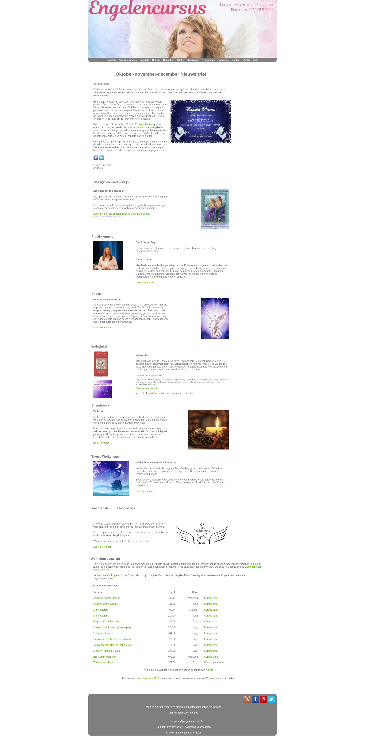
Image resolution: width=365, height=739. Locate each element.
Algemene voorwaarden (197, 726)
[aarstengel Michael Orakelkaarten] (101, 376)
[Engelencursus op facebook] (95, 159)
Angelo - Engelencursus (179, 732)
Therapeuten (209, 60)
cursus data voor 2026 (146, 678)
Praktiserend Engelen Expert (112, 575)
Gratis (246, 60)
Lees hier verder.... (146, 491)
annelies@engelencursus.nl (187, 721)
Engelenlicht (213, 678)
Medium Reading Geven (106, 650)
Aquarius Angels (128, 60)
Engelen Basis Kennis (105, 603)
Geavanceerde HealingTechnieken (112, 645)
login (255, 60)
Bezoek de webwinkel (147, 388)
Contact (236, 60)
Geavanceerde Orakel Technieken (112, 639)
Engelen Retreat (144, 124)
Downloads (193, 60)
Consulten (168, 60)
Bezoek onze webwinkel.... (151, 375)
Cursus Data (211, 656)
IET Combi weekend (104, 656)
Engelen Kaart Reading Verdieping (112, 627)
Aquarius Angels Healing (106, 598)
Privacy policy (174, 726)
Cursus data (210, 598)
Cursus (156, 60)
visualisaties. (187, 393)
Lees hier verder (102, 546)
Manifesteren (100, 609)
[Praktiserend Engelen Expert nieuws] (202, 547)
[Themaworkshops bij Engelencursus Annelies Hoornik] (111, 495)
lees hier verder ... (103, 442)
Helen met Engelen (103, 633)
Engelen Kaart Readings (106, 621)
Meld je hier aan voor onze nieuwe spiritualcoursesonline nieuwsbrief (183, 707)
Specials (144, 60)
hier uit (209, 669)
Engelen (111, 60)
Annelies (224, 60)
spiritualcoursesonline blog (183, 712)
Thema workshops (103, 662)
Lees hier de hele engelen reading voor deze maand (121, 213)
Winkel (180, 60)
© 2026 (196, 732)
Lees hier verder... (146, 282)
